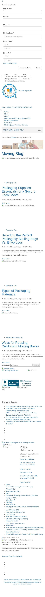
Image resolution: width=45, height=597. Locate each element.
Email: (5, 17)
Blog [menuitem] (5, 114)
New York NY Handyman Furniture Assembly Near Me (24, 527)
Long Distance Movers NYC (15, 512)
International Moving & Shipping (17, 519)
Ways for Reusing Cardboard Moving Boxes (20, 344)
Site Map (9, 502)
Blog (15, 74)
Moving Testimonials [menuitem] (11, 120)
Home (6, 74)
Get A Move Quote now (13, 130)
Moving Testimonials (11, 79)
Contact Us (26, 79)
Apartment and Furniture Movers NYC (16, 76)
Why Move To (10, 500)
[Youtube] (24, 564)
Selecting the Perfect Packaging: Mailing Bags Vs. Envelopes (20, 238)
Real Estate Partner (13, 532)
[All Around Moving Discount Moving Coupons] (18, 442)
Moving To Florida (12, 521)
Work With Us (10, 504)
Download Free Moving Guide (12, 556)
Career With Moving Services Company (19, 487)
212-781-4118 (17, 107)
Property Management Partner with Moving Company (24, 534)
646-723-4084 (6, 107)
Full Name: (7, 8)
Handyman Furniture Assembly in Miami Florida (22, 530)
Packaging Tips (11, 183)
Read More (5, 203)
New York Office (27, 459)
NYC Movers (10, 514)
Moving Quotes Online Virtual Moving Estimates (22, 506)
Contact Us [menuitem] (8, 123)
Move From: (8, 41)
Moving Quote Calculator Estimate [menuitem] (16, 125)
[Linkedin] (24, 569)
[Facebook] (24, 560)
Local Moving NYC (12, 510)
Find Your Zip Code (10, 63)
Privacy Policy (11, 489)
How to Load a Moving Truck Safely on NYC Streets (24, 406)
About (24, 74)
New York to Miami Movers (15, 523)
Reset (38, 68)
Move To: (7, 53)
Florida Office (26, 472)
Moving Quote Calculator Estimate (15, 81)
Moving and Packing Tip (14, 337)
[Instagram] (24, 562)
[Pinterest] (24, 567)
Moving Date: (8, 33)
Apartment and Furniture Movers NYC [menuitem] (17, 118)
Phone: (6, 25)
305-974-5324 (27, 107)
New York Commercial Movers (16, 516)
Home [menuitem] (6, 112)
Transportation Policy (13, 491)
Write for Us (10, 525)
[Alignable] (24, 572)
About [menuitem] (6, 116)
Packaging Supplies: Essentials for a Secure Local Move (18, 191)
